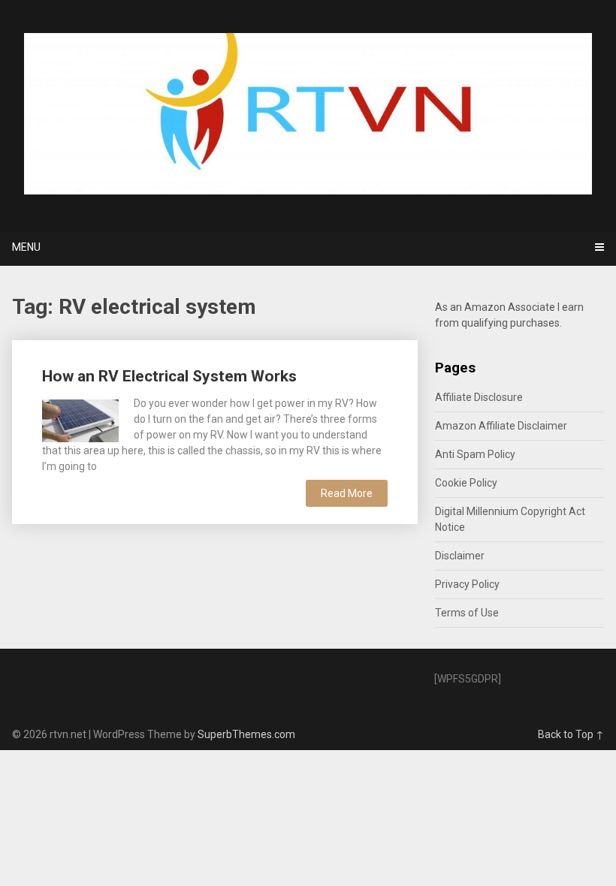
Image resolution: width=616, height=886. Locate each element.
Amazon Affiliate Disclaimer (501, 426)
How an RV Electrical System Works (169, 376)
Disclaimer (460, 556)
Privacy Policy (467, 584)
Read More (347, 493)
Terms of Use (467, 613)
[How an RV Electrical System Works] (80, 419)
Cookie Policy (466, 483)
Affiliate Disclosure (479, 397)
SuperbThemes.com (246, 734)
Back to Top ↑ (571, 734)
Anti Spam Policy (475, 454)
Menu (26, 247)
